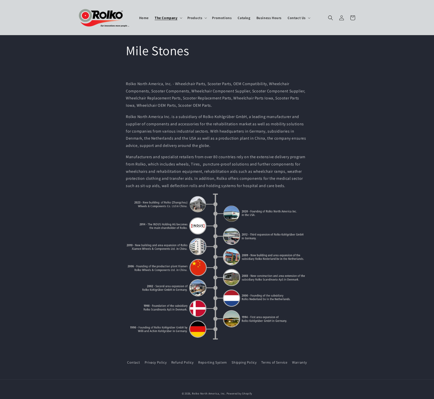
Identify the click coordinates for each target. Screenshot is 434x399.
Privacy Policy (156, 362)
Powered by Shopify (239, 393)
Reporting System (212, 362)
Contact (133, 362)
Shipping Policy (244, 362)
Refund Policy (182, 362)
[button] (168, 18)
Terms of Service (274, 362)
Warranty (299, 362)
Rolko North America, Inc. (209, 393)
